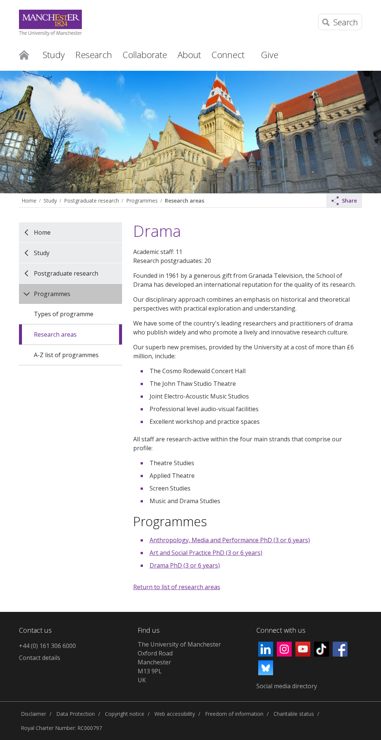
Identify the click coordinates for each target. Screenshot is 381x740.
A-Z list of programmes (66, 355)
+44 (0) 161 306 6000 (47, 646)
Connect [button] (227, 54)
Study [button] (54, 54)
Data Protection (75, 713)
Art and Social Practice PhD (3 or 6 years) (206, 553)
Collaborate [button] (144, 54)
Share (349, 200)
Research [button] (93, 54)
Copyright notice (124, 713)
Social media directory (286, 686)
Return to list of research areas (176, 587)
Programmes (142, 200)
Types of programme (63, 314)
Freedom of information (234, 713)
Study (50, 200)
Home (24, 54)
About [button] (189, 54)
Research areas (184, 200)
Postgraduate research (91, 200)
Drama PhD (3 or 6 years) (185, 565)
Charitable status (293, 713)
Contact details (39, 658)
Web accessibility (174, 713)
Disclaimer (33, 713)
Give (269, 54)
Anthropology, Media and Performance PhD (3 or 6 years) (230, 540)
